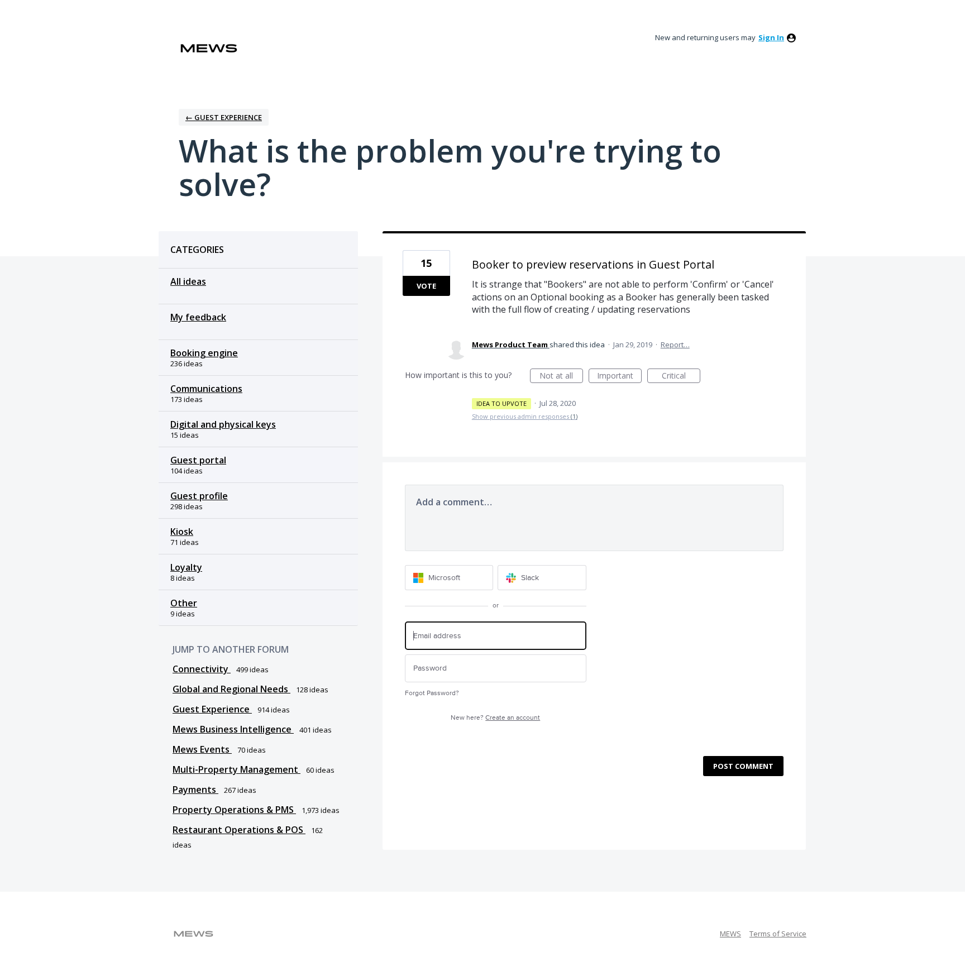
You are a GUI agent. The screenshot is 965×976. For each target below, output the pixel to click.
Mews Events (202, 749)
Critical (681, 376)
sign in (771, 37)
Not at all (561, 376)
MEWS (730, 934)
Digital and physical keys (223, 424)
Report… (675, 344)
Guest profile (199, 496)
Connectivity (202, 669)
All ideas (188, 281)
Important (619, 376)
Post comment (743, 766)
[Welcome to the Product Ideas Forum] (209, 48)
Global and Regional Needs (231, 689)
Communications (206, 388)
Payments (195, 789)
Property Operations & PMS (234, 809)
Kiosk (181, 531)
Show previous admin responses (524, 416)
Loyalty (186, 567)
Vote (426, 286)
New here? (495, 718)
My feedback (198, 317)
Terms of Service (777, 934)
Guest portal (198, 460)
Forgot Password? (432, 693)
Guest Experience (212, 709)
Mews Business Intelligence (233, 729)
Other (183, 603)
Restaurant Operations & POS (239, 830)
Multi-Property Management (236, 769)
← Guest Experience (223, 117)
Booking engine (204, 353)
